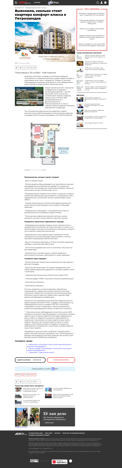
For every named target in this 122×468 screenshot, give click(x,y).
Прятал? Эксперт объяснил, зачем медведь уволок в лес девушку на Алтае (95, 57)
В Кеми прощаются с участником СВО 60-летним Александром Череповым (92, 45)
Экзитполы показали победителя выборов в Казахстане (94, 111)
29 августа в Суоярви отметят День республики (91, 29)
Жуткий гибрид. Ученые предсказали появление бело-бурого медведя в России (96, 88)
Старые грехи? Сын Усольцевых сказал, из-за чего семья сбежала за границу (95, 82)
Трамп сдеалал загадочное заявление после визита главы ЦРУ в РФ (95, 99)
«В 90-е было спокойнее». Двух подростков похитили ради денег (95, 68)
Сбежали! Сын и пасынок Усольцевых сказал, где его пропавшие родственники (96, 76)
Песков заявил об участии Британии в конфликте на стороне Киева (95, 117)
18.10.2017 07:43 (19, 7)
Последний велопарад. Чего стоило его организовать (31, 401)
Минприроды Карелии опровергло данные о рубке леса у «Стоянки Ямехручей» (91, 22)
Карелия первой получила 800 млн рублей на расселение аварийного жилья (91, 37)
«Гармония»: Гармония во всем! (41, 352)
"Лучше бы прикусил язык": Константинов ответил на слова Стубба (93, 105)
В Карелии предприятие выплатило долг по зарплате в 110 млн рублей (92, 14)
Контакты (57, 433)
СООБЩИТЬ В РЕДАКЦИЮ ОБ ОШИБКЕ (39, 435)
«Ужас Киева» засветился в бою (93, 123)
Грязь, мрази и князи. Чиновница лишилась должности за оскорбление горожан (33, 390)
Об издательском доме (36, 433)
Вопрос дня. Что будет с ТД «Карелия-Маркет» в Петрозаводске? (31, 396)
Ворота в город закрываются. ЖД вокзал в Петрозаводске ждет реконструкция (63, 396)
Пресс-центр (48, 433)
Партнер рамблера (45, 460)
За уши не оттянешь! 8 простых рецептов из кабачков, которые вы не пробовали (96, 63)
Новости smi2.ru (21, 427)
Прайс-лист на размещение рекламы (74, 433)
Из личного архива (24, 63)
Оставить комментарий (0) (61, 360)
